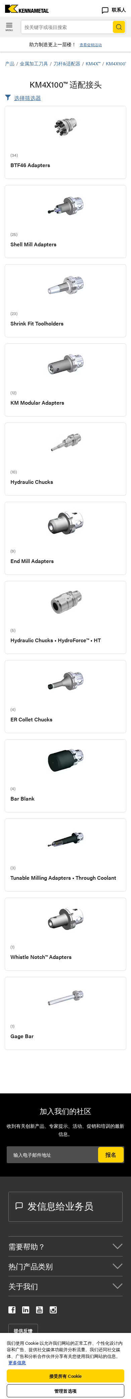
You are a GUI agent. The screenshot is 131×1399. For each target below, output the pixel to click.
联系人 (119, 9)
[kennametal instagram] (53, 1311)
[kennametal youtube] (39, 1311)
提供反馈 (23, 1330)
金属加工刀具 (34, 63)
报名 (110, 1154)
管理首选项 (65, 1391)
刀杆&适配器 (66, 63)
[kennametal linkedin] (25, 1311)
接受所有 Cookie (65, 1376)
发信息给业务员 (60, 1205)
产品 (9, 63)
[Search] (119, 27)
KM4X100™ (117, 63)
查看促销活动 (91, 44)
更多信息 (17, 1362)
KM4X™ (93, 63)
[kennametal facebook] (11, 1311)
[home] (24, 10)
